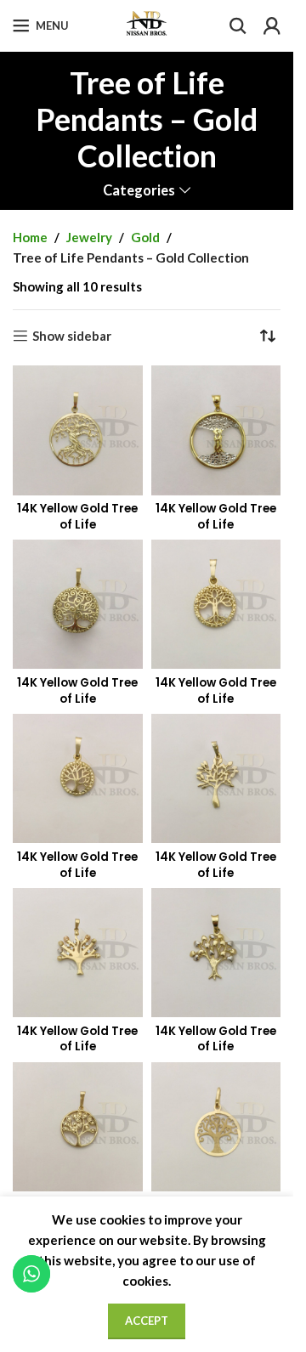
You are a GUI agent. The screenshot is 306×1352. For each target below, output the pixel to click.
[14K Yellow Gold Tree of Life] (78, 430)
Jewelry (89, 237)
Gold (145, 237)
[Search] (238, 25)
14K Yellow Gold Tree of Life (77, 517)
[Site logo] (146, 23)
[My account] (272, 25)
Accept (146, 1320)
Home (30, 237)
